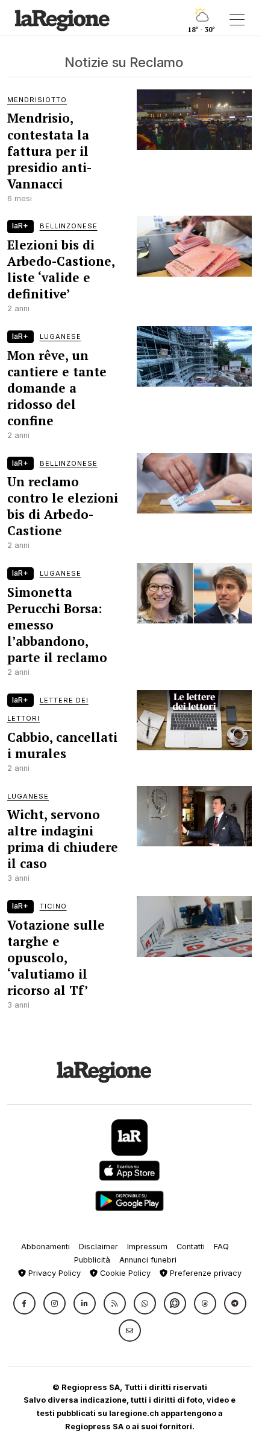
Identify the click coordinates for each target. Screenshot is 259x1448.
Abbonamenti (45, 1246)
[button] (24, 1303)
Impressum (147, 1246)
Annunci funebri (147, 1259)
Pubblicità (92, 1259)
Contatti (190, 1246)
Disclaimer (98, 1246)
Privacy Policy (53, 1273)
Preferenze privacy (204, 1273)
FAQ (221, 1246)
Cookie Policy (124, 1273)
